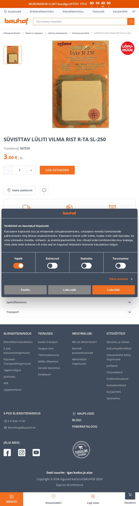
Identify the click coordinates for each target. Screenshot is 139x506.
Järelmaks (9, 376)
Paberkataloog (84, 427)
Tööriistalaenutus (48, 355)
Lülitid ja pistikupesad (58, 33)
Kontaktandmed (116, 385)
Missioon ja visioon (118, 342)
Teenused (98, 11)
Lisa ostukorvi (57, 170)
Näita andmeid (118, 278)
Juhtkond (112, 365)
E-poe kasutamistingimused (17, 350)
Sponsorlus (113, 398)
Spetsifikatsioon (17, 302)
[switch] (52, 266)
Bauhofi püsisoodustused (82, 350)
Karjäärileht (120, 11)
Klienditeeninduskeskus (18, 342)
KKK (6, 383)
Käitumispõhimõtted (119, 348)
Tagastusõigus (12, 370)
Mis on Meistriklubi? (84, 342)
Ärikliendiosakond (117, 378)
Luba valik (69, 289)
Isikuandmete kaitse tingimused (119, 357)
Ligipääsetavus (13, 389)
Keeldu (25, 289)
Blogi (76, 420)
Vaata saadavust (22, 190)
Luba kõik (113, 289)
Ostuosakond (115, 372)
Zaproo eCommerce (69, 485)
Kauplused (14, 11)
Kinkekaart (44, 374)
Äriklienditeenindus (42, 11)
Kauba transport (48, 342)
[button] (13, 55)
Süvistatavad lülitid (81, 33)
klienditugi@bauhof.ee (21, 427)
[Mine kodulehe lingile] (17, 21)
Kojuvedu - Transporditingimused (17, 361)
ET (133, 11)
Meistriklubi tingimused (79, 361)
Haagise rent (45, 348)
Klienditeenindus (73, 11)
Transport (13, 312)
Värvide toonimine (49, 368)
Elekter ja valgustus (34, 33)
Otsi (130, 21)
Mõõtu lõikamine (48, 361)
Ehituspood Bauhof (12, 33)
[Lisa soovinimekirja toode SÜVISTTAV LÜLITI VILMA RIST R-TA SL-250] (44, 190)
